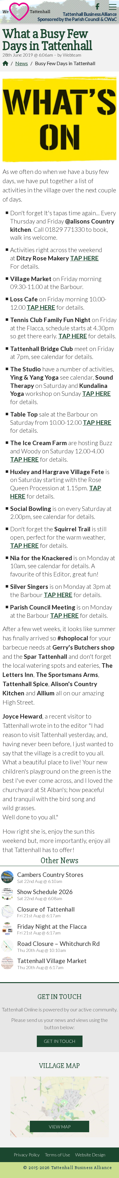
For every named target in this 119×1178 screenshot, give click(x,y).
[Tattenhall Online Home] (26, 11)
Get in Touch (59, 1041)
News (21, 63)
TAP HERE (84, 258)
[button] (112, 7)
